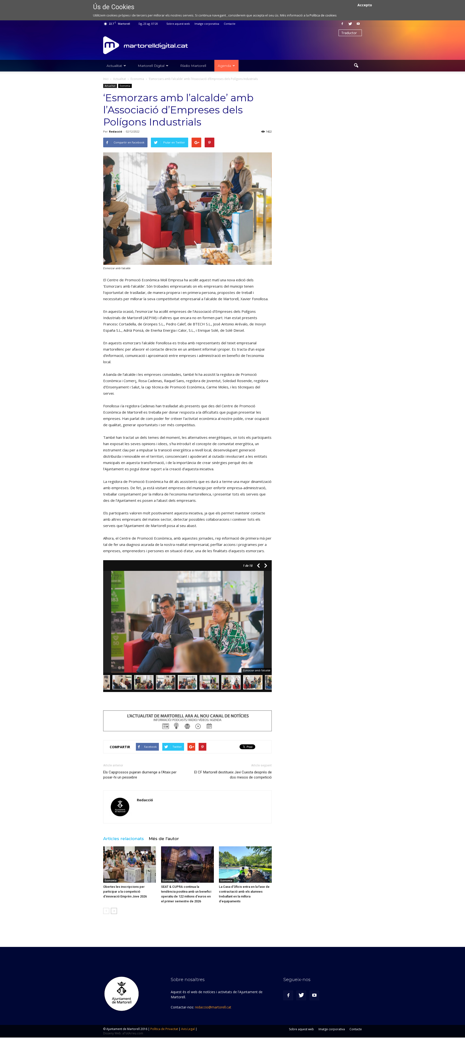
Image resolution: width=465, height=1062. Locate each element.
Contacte (229, 23)
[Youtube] (358, 23)
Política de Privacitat (164, 1029)
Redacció (115, 131)
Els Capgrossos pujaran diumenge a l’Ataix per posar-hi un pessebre (140, 774)
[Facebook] (342, 23)
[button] (356, 65)
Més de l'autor (164, 838)
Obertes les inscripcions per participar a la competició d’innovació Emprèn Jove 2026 (125, 891)
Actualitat (114, 65)
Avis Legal (188, 1029)
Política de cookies (323, 15)
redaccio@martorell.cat (213, 1007)
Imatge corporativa (206, 23)
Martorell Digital (151, 65)
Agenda (224, 65)
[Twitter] (350, 23)
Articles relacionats (123, 838)
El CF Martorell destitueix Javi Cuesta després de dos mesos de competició (233, 774)
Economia (125, 85)
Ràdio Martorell (193, 65)
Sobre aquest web (178, 23)
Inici (105, 79)
